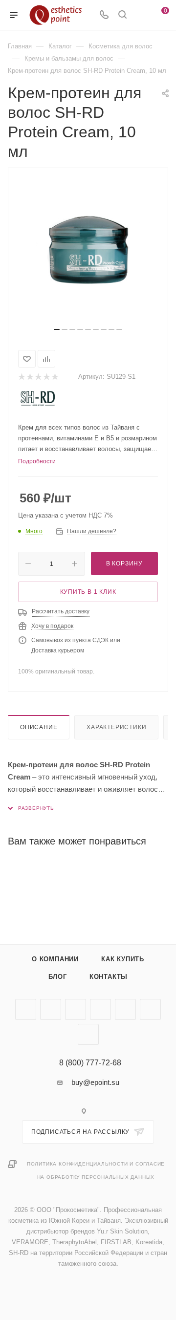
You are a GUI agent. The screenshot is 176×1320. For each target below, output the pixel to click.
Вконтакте (25, 1009)
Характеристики (116, 727)
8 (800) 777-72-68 (90, 1063)
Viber (125, 1009)
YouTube (75, 1009)
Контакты (108, 976)
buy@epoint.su (95, 1082)
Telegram (50, 1009)
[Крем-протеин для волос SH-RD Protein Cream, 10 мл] (88, 251)
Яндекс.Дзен (88, 1034)
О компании (55, 959)
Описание (38, 727)
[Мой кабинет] (140, 15)
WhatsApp (150, 1009)
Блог (57, 976)
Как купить (122, 959)
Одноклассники (100, 1009)
